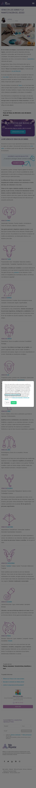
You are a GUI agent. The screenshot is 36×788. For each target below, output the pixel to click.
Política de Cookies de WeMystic (13, 394)
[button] (8, 402)
